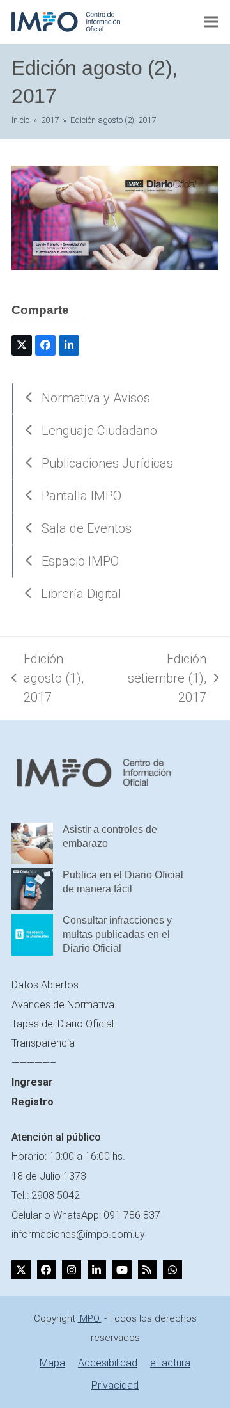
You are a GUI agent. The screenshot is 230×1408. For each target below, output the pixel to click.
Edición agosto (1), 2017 (48, 679)
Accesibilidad (107, 1363)
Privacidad (115, 1385)
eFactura (170, 1363)
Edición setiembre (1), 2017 (161, 679)
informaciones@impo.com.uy (78, 1234)
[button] (211, 22)
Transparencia (43, 1043)
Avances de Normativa (63, 1005)
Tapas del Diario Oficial (63, 1024)
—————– (34, 1063)
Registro (33, 1102)
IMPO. (90, 1318)
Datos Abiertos (45, 985)
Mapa (52, 1363)
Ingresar (32, 1082)
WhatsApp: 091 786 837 (106, 1215)
